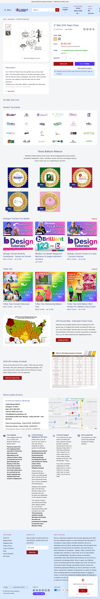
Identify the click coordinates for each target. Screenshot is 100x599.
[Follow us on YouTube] (46, 590)
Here (60, 334)
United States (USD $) (19, 587)
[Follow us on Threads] (37, 590)
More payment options (85, 68)
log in (60, 74)
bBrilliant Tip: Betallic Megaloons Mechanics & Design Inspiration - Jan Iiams (49, 256)
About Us (6, 538)
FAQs (4, 551)
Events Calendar (8, 553)
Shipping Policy (63, 340)
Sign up (90, 71)
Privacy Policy (7, 546)
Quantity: (57, 58)
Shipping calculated (66, 46)
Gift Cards (6, 556)
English (6, 587)
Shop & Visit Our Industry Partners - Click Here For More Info (50, 1)
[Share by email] (93, 29)
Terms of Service (8, 548)
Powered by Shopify (8, 593)
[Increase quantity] (70, 58)
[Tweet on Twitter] (90, 29)
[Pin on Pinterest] (87, 29)
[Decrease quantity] (62, 58)
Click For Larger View (12, 378)
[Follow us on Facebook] (34, 590)
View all (94, 219)
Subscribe (32, 552)
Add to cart (63, 64)
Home (4, 19)
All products (11, 19)
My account (91, 12)
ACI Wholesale (58, 29)
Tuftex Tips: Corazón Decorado (16, 304)
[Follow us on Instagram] (40, 590)
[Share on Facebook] (84, 29)
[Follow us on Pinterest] (43, 590)
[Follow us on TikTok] (49, 590)
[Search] (57, 10)
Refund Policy (7, 540)
